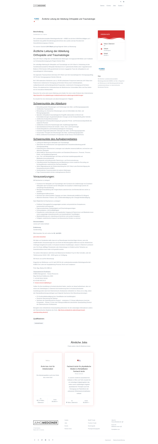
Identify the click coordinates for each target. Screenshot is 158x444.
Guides (120, 5)
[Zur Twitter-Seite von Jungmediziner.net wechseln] (42, 440)
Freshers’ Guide (92, 423)
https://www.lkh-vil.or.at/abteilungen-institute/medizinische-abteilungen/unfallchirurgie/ (58, 95)
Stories (102, 5)
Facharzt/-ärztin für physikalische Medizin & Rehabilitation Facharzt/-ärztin (79, 368)
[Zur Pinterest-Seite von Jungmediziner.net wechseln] (52, 440)
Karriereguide (91, 426)
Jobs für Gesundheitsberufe (116, 420)
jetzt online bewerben (39, 237)
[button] (121, 2)
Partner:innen (68, 428)
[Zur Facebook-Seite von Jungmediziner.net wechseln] (34, 440)
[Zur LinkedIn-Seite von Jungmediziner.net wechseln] (49, 440)
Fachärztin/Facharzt (39, 323)
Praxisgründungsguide (94, 428)
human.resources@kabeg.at (43, 283)
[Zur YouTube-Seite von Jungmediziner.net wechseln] (45, 440)
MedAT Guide (91, 420)
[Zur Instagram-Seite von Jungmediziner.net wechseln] (38, 440)
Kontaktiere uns (116, 429)
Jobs (114, 5)
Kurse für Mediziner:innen (116, 425)
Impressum (108, 440)
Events (109, 5)
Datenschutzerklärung (119, 440)
